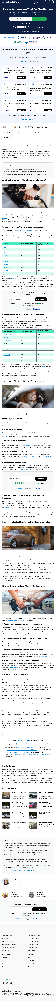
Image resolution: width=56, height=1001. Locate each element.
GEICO (5, 252)
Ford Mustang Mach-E (9, 352)
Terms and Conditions (33, 967)
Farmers (5, 273)
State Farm (6, 249)
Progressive (6, 258)
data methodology (35, 136)
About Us (30, 957)
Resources (30, 932)
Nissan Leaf (6, 337)
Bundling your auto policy (9, 433)
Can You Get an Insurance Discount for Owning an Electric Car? (19, 823)
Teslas (43, 366)
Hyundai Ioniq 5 (7, 334)
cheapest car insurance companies (24, 230)
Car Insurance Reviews (33, 944)
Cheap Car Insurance (7, 938)
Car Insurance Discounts (33, 947)
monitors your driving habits (31, 456)
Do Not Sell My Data (32, 963)
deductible (13, 422)
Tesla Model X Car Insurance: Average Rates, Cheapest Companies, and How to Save (45, 803)
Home (4, 927)
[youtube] (11, 983)
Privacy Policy (31, 960)
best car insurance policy (20, 155)
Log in (50, 2)
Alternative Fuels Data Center (27, 738)
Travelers (6, 270)
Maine (13, 507)
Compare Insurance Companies (9, 947)
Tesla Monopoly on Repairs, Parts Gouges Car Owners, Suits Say (30, 759)
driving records (37, 454)
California (4, 957)
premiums (13, 278)
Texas (3, 960)
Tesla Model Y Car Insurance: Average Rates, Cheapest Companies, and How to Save (19, 813)
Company (30, 954)
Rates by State (5, 950)
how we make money (8, 136)
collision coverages (7, 635)
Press (29, 970)
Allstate (5, 255)
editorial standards (20, 136)
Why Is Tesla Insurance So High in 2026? (45, 813)
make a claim (43, 656)
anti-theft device (45, 443)
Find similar (21, 77)
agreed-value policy (14, 667)
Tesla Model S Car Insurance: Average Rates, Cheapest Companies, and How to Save (19, 803)
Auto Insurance (10, 927)
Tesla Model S (7, 355)
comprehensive (46, 633)
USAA (5, 247)
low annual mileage (26, 445)
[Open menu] (3, 2)
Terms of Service (5, 998)
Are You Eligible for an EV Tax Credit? (19, 752)
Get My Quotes (40, 299)
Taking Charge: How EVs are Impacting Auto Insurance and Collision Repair (29, 743)
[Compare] (12, 2)
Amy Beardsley (8, 128)
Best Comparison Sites (7, 941)
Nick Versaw (20, 128)
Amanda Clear (30, 128)
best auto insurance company (16, 620)
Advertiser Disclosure (8, 139)
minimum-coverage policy (26, 631)
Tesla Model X (7, 360)
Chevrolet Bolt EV (8, 340)
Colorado (6, 507)
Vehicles (18, 927)
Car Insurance (6, 932)
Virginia (4, 973)
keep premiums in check (19, 415)
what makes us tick (29, 870)
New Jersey (5, 970)
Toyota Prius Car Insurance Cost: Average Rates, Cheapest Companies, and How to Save (19, 793)
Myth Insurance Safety (24, 740)
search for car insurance (19, 554)
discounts (16, 443)
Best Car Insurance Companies (9, 944)
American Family (7, 261)
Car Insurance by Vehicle (33, 938)
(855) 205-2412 (41, 2)
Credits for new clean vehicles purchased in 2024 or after (22, 750)
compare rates (23, 469)
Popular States (6, 954)
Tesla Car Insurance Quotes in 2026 (45, 793)
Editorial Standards (32, 973)
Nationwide (6, 264)
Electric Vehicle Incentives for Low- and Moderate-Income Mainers (32, 754)
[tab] (22, 61)
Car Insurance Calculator (33, 941)
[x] (7, 983)
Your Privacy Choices (20, 998)
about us (14, 870)
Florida (3, 963)
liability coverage (23, 216)
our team (19, 870)
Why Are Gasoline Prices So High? (25, 747)
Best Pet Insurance (32, 950)
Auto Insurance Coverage (34, 935)
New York (4, 967)
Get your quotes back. (33, 31)
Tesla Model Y (7, 357)
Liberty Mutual (7, 267)
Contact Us (30, 976)
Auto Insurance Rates (7, 935)
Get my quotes (39, 19)
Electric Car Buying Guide (45, 822)
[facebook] (3, 983)
